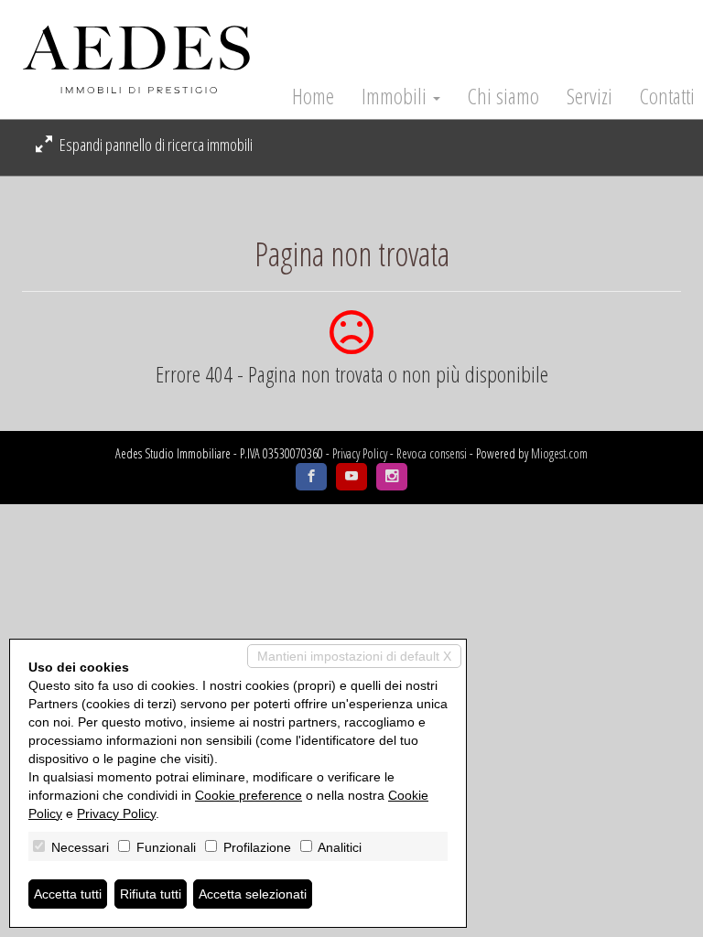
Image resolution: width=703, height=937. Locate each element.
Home (313, 96)
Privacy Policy (359, 453)
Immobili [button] (396, 96)
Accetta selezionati (253, 894)
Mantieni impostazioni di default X (354, 656)
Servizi (589, 96)
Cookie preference (248, 795)
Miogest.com (559, 453)
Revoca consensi (431, 453)
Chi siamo (503, 96)
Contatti (667, 96)
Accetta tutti (68, 894)
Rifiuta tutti (150, 894)
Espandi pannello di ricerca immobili (155, 145)
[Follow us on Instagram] (391, 476)
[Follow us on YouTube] (351, 476)
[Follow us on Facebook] (311, 476)
